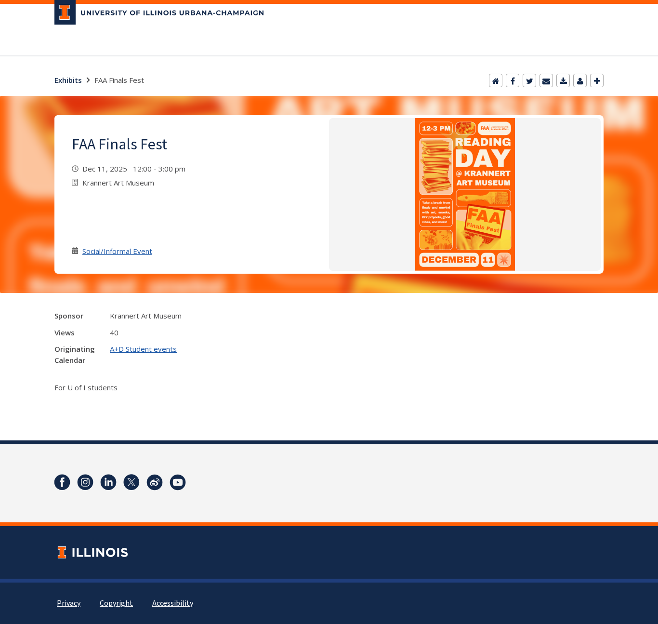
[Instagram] (85, 482)
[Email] (546, 80)
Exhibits (68, 80)
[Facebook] (512, 80)
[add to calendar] (563, 80)
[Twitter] (529, 80)
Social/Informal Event (117, 251)
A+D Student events (143, 349)
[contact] (580, 80)
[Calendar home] (495, 80)
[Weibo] (154, 482)
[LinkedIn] (108, 482)
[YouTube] (177, 482)
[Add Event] (597, 80)
